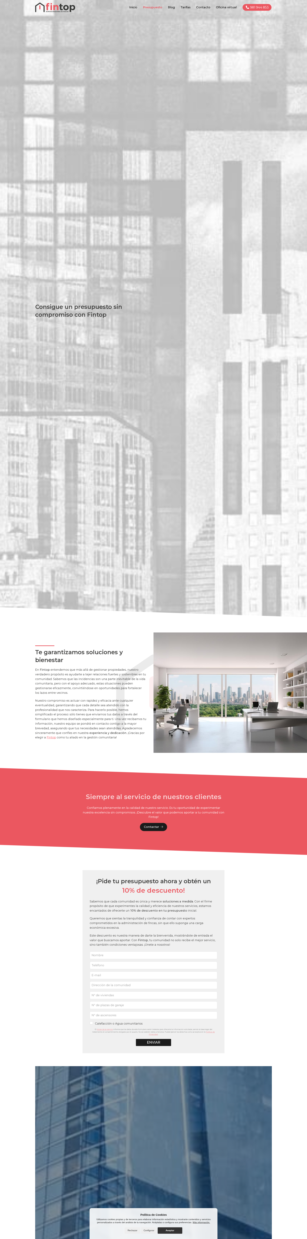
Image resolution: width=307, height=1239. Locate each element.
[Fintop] (55, 7)
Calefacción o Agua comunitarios (119, 1023)
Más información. (201, 1222)
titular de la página (105, 1029)
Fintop (51, 737)
